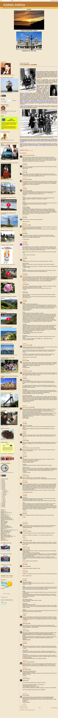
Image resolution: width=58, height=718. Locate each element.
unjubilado (25, 284)
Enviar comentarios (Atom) (30, 709)
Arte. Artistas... (3, 511)
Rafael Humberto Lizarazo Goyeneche (30, 447)
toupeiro (24, 571)
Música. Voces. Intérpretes (5, 531)
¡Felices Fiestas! (4, 490)
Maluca (24, 172)
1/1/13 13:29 (24, 704)
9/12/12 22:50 (25, 454)
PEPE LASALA (25, 623)
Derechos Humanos (4, 516)
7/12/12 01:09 (25, 282)
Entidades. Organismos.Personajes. (7, 519)
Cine (1, 513)
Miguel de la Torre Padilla (28, 407)
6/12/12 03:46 (25, 170)
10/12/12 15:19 (25, 480)
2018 (3, 483)
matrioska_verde (26, 531)
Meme (24, 217)
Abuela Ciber (25, 547)
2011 (3, 503)
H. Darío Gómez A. (26, 540)
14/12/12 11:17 (25, 613)
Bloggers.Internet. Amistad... (5, 512)
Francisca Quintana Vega (27, 155)
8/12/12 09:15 (25, 299)
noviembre (4, 492)
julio (3, 496)
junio (3, 497)
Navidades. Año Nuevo (4, 532)
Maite (24, 513)
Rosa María (25, 360)
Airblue (24, 242)
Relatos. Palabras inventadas (5, 535)
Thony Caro (25, 630)
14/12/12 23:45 (25, 629)
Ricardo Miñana (26, 669)
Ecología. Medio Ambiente (5, 517)
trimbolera (25, 440)
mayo (3, 498)
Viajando (2, 539)
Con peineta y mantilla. (5, 491)
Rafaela (24, 233)
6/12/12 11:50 (25, 187)
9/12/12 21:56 (25, 446)
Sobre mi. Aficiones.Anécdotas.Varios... (28, 150)
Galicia (2, 520)
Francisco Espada (26, 179)
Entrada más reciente (24, 707)
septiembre (4, 494)
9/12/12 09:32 (25, 422)
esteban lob (25, 475)
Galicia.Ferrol (3, 523)
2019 (3, 482)
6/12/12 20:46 (25, 241)
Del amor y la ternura (4, 515)
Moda (2, 529)
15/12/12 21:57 (25, 667)
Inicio (39, 707)
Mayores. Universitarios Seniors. (6, 527)
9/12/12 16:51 (25, 431)
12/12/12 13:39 (25, 522)
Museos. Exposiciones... (5, 530)
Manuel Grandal (26, 224)
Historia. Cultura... (4, 525)
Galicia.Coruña (3, 522)
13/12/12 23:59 (25, 570)
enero (4, 502)
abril (3, 499)
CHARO (24, 274)
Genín (24, 164)
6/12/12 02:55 (25, 163)
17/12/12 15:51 (25, 677)
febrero (4, 501)
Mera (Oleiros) (3, 528)
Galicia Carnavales (4, 521)
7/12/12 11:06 (25, 291)
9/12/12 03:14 (25, 405)
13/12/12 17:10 (25, 562)
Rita (23, 433)
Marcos (24, 564)
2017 (3, 484)
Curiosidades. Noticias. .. (5, 514)
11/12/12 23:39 (25, 494)
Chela (24, 188)
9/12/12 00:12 (25, 369)
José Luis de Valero (26, 345)
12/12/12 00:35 (25, 511)
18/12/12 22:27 (25, 693)
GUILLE (24, 482)
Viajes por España (4, 540)
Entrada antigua (54, 707)
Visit (4, 597)
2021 (3, 480)
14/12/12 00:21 (25, 578)
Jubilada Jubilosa (14, 4)
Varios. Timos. (3, 538)
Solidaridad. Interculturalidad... (6, 537)
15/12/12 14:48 (25, 641)
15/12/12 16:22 (25, 660)
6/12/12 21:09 (25, 256)
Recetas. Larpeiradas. (4, 534)
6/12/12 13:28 (25, 223)
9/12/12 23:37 (25, 474)
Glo (23, 615)
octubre (4, 493)
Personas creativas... (4, 533)
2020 (3, 481)
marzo (4, 500)
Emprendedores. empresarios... (6, 518)
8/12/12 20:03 (25, 343)
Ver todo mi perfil (3, 113)
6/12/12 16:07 (25, 231)
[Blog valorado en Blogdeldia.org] (4, 602)
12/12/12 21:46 (25, 529)
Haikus (2, 524)
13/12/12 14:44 (25, 546)
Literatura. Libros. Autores (5, 526)
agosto (4, 495)
